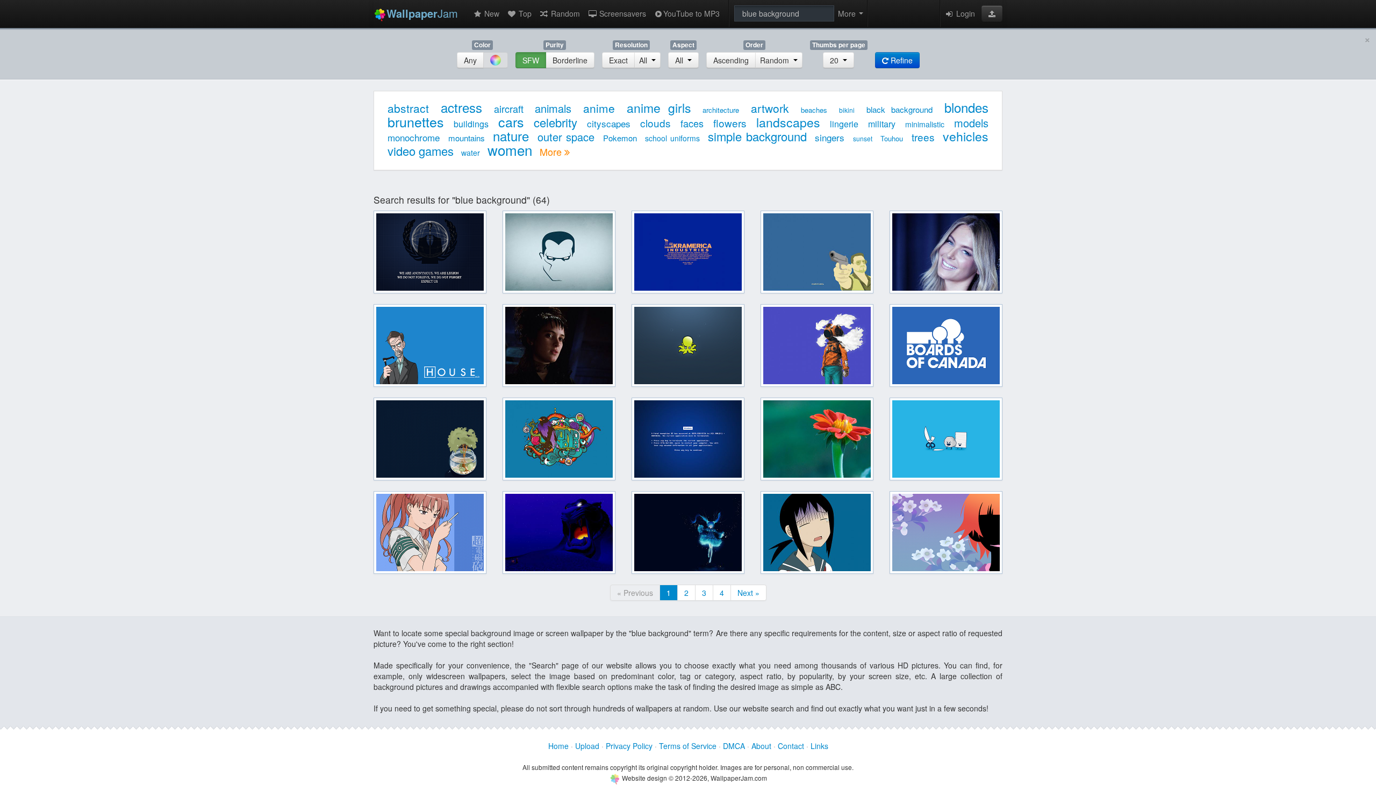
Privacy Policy (629, 745)
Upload (587, 745)
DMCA (734, 745)
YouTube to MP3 (691, 13)
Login (964, 13)
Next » (748, 592)
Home (558, 745)
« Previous (635, 592)
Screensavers (621, 13)
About (761, 745)
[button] (991, 13)
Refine (900, 60)
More (552, 152)
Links (819, 745)
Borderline (570, 60)
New (490, 13)
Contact (791, 745)
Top (524, 13)
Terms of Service (687, 745)
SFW (530, 60)
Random (564, 13)
